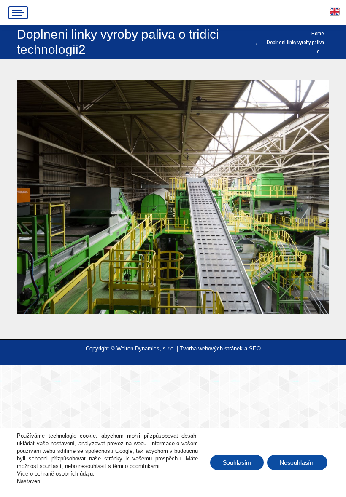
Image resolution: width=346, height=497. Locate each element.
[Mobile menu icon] (18, 12)
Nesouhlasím (297, 462)
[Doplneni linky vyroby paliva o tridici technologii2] (173, 197)
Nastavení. (30, 481)
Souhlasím (237, 462)
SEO (255, 348)
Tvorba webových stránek (211, 348)
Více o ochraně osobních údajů (55, 473)
